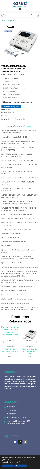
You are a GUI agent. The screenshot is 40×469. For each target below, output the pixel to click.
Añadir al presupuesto (11, 107)
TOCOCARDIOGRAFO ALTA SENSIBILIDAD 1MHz (29, 351)
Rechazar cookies (20, 466)
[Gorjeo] (9, 119)
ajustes (16, 462)
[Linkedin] (20, 119)
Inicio (3, 20)
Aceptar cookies (8, 466)
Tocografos (10, 20)
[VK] (13, 119)
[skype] (24, 119)
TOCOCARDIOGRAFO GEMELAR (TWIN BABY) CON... (10, 351)
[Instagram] (20, 442)
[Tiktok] (25, 442)
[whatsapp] (22, 119)
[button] (20, 8)
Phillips (10, 356)
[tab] (12, 126)
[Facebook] (11, 119)
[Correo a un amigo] (17, 119)
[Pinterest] (15, 119)
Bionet (8, 116)
